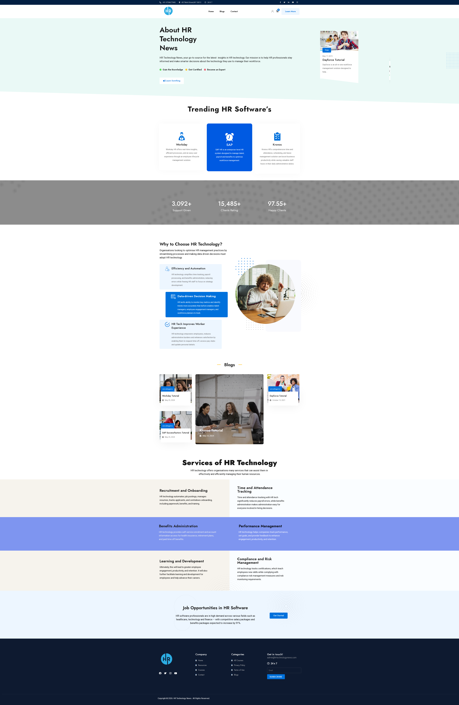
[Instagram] (170, 673)
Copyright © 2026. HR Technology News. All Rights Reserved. (184, 698)
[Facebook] (160, 673)
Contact (234, 11)
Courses (201, 670)
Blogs (222, 11)
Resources (202, 665)
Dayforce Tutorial (333, 60)
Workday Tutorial (170, 395)
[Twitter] (165, 673)
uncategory (167, 389)
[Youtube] (175, 673)
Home (211, 11)
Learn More (290, 11)
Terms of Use (239, 670)
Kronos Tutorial (211, 430)
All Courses (238, 660)
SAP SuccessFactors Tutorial (175, 432)
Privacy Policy (239, 665)
